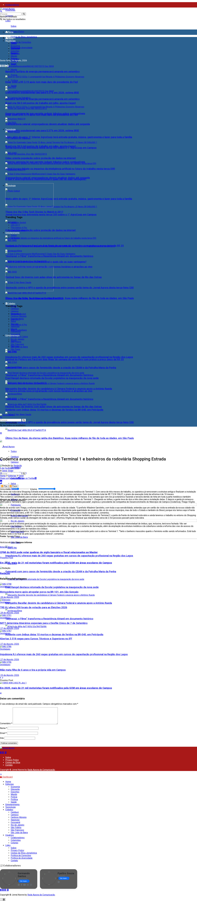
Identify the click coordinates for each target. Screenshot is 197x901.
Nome (3, 728)
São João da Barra (19, 347)
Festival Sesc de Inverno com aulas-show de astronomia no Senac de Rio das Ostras (53, 406)
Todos (14, 43)
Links (7, 21)
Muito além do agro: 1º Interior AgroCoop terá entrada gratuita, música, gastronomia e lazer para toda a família (68, 198)
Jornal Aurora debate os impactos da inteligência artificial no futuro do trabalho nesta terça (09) (60, 168)
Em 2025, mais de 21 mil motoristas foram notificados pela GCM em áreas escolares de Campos (56, 688)
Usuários (9, 835)
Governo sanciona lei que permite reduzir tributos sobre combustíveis (45, 161)
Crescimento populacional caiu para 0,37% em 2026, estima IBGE (42, 130)
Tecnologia (10, 129)
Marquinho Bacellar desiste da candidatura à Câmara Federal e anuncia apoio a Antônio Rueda (58, 603)
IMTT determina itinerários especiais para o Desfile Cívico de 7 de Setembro (44, 623)
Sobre (13, 26)
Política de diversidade (21, 47)
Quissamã (15, 334)
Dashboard (7, 777)
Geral (13, 53)
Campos (14, 462)
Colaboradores (12, 4)
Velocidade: (6, 489)
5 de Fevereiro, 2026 (9, 468)
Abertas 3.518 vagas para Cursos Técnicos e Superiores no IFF (36, 638)
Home (10, 32)
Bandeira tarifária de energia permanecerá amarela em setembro (42, 99)
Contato (9, 765)
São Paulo (15, 349)
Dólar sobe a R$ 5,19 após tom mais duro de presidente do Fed (41, 82)
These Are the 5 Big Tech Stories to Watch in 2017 (34, 211)
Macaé (14, 329)
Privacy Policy (17, 31)
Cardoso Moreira (18, 316)
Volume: (34, 489)
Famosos (15, 238)
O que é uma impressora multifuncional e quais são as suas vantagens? (45, 179)
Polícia (14, 75)
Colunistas (10, 10)
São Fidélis (16, 341)
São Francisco (17, 344)
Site (2, 738)
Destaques (5, 586)
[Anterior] (0, 677)
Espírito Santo (17, 319)
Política (14, 80)
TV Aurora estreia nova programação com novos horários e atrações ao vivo (48, 391)
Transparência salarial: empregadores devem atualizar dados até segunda (47, 124)
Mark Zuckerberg (19, 330)
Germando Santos (24, 875)
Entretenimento (12, 232)
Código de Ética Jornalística (24, 37)
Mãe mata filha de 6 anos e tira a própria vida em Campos (33, 669)
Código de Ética (12, 762)
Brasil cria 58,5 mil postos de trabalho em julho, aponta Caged (40, 103)
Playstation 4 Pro (19, 324)
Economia (15, 46)
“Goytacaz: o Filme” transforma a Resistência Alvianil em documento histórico (49, 375)
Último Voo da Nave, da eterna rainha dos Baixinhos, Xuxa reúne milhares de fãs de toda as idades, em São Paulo (69, 438)
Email (3, 733)
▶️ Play (4, 486)
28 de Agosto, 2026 (9, 597)
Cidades (11, 303)
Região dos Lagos (19, 336)
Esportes (15, 51)
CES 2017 (15, 225)
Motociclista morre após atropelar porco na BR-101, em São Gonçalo (39, 591)
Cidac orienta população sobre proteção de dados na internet (40, 230)
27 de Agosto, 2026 (9, 628)
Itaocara (14, 324)
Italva (13, 321)
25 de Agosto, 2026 (9, 675)
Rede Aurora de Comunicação (41, 769)
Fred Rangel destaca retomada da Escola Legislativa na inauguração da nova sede (52, 587)
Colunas (14, 842)
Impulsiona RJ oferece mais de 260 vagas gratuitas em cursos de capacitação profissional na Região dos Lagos (69, 555)
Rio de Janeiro (17, 339)
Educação (15, 48)
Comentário (6, 723)
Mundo (14, 69)
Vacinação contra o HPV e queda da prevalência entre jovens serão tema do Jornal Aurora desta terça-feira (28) (69, 422)
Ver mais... (24, 881)
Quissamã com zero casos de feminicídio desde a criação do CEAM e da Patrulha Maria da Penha (60, 571)
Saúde (14, 85)
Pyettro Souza (66, 873)
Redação (18, 465)
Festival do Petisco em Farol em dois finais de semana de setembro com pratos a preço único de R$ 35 (64, 359)
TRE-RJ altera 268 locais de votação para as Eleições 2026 (33, 607)
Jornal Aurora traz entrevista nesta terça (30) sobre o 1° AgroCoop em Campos (50, 214)
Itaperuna (15, 326)
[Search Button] (24, 14)
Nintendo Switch (18, 222)
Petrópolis (16, 331)
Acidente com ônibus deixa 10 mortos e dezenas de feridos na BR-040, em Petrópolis (54, 634)
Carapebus (16, 313)
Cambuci (15, 308)
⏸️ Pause (13, 486)
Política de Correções (21, 42)
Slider (10, 470)
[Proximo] (2, 677)
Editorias (11, 41)
